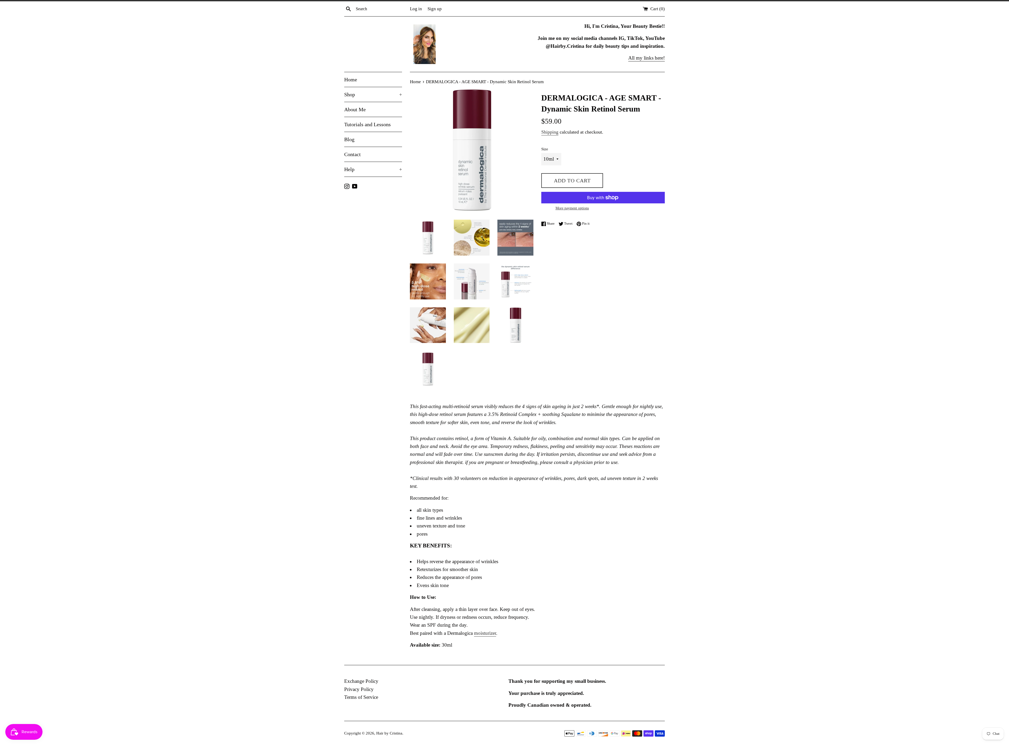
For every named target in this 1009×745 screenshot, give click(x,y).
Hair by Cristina (389, 733)
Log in (416, 8)
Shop (373, 94)
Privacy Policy (359, 689)
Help (373, 169)
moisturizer (485, 633)
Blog (349, 139)
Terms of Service (361, 697)
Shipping (549, 132)
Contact (352, 154)
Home (350, 79)
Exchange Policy (361, 681)
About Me (355, 109)
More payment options (572, 208)
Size (544, 149)
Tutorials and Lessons (367, 124)
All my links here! (646, 58)
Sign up (435, 8)
